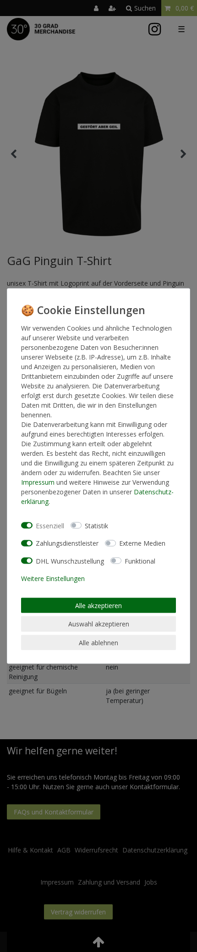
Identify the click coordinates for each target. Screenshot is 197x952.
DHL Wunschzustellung (70, 560)
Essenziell (50, 525)
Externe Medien (142, 543)
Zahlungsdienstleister (67, 543)
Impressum (38, 482)
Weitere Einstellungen (53, 578)
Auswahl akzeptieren (98, 624)
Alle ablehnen (98, 642)
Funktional (140, 560)
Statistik (96, 525)
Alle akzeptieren (98, 605)
